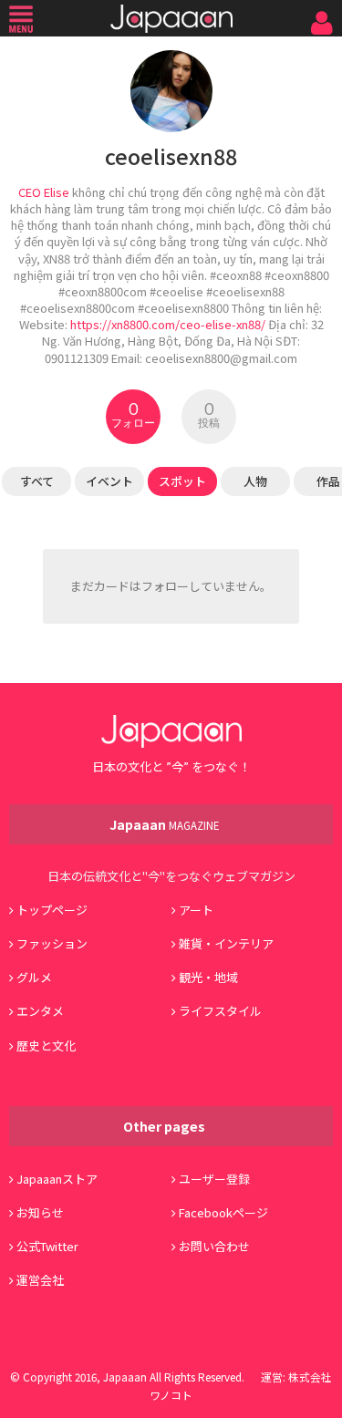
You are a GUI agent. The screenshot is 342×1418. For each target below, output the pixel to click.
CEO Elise (43, 192)
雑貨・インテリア (226, 943)
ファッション (52, 943)
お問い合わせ (214, 1246)
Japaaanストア (57, 1178)
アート (196, 909)
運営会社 (40, 1280)
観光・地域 (208, 977)
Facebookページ (223, 1212)
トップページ (52, 909)
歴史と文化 (46, 1045)
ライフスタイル (220, 1011)
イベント (109, 481)
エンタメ (40, 1011)
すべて (37, 481)
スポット (182, 481)
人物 (255, 481)
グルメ (34, 977)
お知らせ (40, 1212)
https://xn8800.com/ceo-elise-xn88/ (167, 324)
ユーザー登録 (214, 1178)
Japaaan (171, 19)
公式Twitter (47, 1246)
